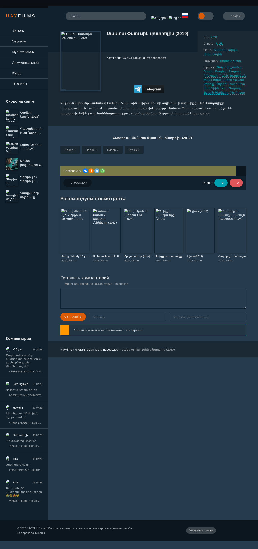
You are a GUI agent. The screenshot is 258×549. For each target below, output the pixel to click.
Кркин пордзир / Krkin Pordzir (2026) (25, 470)
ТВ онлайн (20, 84)
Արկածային (213, 54)
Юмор (16, 73)
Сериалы (19, 41)
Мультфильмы (23, 52)
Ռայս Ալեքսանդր (230, 67)
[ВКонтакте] (85, 170)
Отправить (73, 316)
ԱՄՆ (219, 43)
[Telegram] (96, 170)
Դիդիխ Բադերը (215, 71)
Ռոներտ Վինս (230, 61)
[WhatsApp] (102, 170)
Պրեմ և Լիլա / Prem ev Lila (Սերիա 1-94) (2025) (25, 422)
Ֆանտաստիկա (226, 50)
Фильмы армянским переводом (144, 58)
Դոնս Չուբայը (231, 88)
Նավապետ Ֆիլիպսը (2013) (25, 371)
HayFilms (66, 349)
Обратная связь (201, 530)
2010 (214, 37)
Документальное (25, 62)
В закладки (79, 182)
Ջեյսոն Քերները (216, 92)
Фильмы (18, 30)
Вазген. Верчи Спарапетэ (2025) (25, 395)
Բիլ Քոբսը (237, 92)
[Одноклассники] (91, 170)
